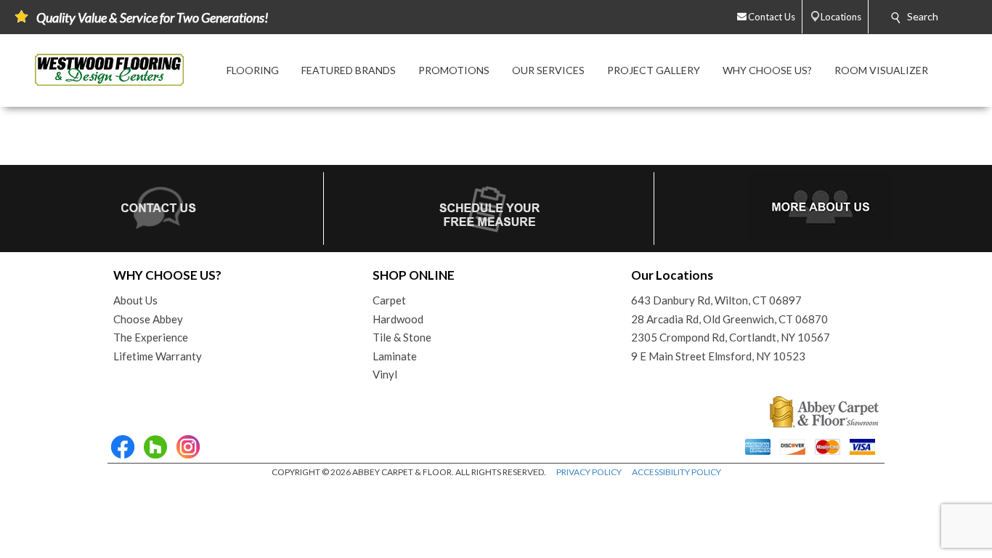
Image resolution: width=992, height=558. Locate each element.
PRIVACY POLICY (589, 471)
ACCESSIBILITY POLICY (676, 471)
